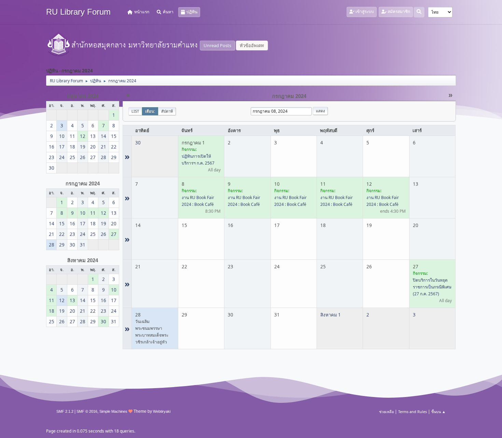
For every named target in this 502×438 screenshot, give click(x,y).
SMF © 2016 (86, 411)
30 (138, 143)
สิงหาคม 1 (330, 315)
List (135, 111)
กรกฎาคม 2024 (83, 183)
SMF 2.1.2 (64, 411)
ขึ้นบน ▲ (438, 411)
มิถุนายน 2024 (82, 96)
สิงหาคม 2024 (82, 260)
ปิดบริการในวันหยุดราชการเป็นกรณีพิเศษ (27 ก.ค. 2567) (432, 287)
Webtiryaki (161, 411)
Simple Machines (113, 411)
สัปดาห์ (167, 111)
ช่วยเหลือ (386, 411)
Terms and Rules (412, 411)
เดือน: (150, 111)
